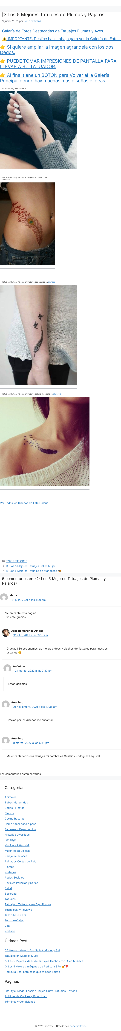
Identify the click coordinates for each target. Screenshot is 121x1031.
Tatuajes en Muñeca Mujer (21, 955)
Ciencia (9, 813)
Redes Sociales (14, 877)
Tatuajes (10, 899)
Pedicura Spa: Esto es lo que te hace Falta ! (32, 971)
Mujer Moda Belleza (17, 850)
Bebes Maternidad (16, 802)
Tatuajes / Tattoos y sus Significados (28, 904)
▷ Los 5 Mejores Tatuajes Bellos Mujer (30, 566)
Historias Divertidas (17, 834)
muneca (51, 282)
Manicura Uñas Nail (17, 845)
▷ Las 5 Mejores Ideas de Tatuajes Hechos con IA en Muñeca (44, 961)
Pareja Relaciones (16, 856)
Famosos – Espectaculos (20, 829)
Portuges (10, 872)
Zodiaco (10, 931)
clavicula (57, 394)
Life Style (11, 840)
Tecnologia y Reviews (18, 909)
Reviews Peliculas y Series (21, 883)
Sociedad (11, 893)
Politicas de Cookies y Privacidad (26, 996)
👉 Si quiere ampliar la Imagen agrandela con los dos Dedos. (56, 49)
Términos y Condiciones (20, 1001)
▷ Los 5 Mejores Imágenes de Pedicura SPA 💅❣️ (36, 966)
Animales (10, 797)
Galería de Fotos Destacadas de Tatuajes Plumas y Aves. (53, 31)
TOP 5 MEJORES (16, 561)
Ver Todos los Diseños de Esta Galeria (24, 503)
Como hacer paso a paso (20, 824)
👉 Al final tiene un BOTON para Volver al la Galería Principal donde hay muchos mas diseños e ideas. (54, 77)
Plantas (9, 866)
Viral (7, 925)
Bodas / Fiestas (14, 807)
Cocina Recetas (14, 818)
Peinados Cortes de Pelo (20, 861)
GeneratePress (78, 1026)
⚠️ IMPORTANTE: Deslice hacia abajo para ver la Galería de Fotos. (61, 38)
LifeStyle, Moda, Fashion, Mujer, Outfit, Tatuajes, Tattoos (41, 991)
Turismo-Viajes (14, 920)
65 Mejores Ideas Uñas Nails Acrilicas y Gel (32, 950)
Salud (8, 888)
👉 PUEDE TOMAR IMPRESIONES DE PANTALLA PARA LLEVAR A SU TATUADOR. (58, 63)
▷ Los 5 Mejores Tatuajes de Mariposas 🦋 (33, 570)
